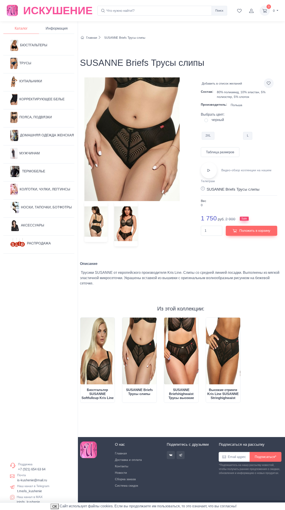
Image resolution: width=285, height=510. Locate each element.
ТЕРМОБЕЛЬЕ (33, 171)
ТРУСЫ (25, 63)
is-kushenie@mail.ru (32, 480)
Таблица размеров (220, 152)
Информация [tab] (57, 28)
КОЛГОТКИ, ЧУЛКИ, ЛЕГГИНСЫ (45, 189)
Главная (91, 37)
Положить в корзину (254, 230)
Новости (121, 472)
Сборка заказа (125, 479)
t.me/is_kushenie (29, 491)
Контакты (121, 466)
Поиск (219, 10)
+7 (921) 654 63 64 (31, 469)
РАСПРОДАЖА (39, 243)
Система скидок (126, 485)
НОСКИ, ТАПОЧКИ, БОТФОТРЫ (46, 207)
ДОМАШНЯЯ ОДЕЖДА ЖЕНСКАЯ (47, 135)
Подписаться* (265, 457)
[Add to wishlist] (269, 83)
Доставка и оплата (128, 460)
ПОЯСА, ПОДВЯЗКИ (35, 117)
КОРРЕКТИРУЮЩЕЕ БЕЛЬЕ (42, 99)
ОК (54, 506)
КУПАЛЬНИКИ (30, 81)
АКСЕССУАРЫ (32, 225)
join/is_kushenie (28, 502)
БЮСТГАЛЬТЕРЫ (33, 45)
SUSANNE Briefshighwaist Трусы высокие (181, 394)
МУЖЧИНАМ (29, 153)
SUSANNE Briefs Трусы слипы (124, 37)
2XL (208, 135)
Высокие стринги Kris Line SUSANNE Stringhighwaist (223, 394)
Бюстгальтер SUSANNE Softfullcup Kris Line (97, 394)
